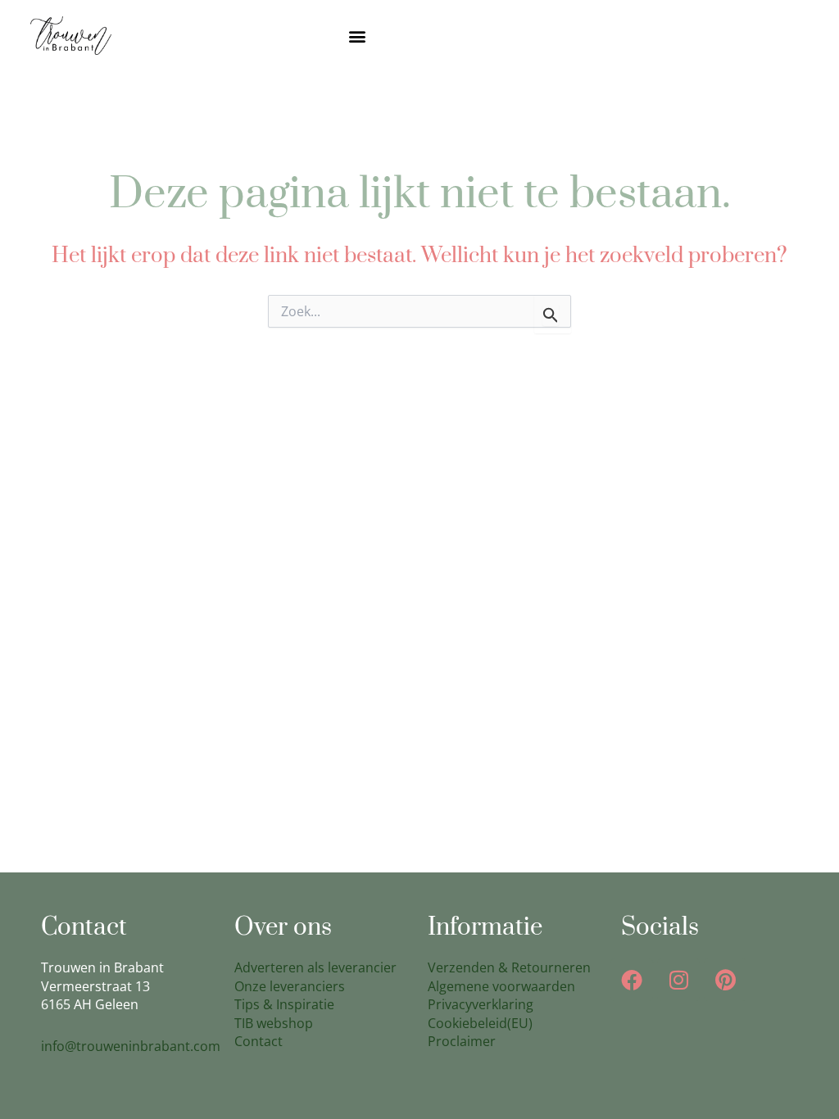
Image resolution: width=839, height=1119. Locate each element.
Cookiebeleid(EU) (480, 1023)
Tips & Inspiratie (284, 1004)
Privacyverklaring (480, 1004)
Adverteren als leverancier (315, 967)
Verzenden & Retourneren (509, 967)
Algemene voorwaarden (501, 986)
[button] (357, 35)
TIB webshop (273, 1023)
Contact (258, 1041)
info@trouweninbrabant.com (130, 1046)
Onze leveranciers (289, 986)
